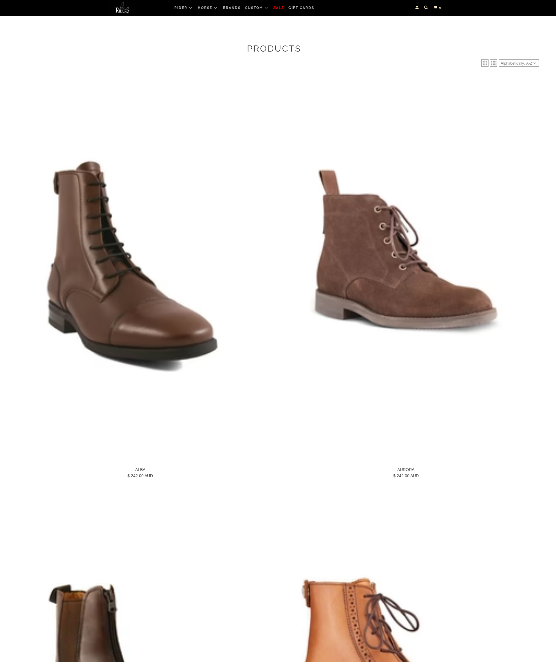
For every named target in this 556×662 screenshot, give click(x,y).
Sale (278, 8)
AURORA (405, 469)
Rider (181, 8)
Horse (206, 8)
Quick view (140, 457)
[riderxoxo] (137, 7)
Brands (232, 8)
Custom (254, 8)
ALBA (140, 469)
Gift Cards (301, 8)
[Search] (426, 7)
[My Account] (417, 7)
